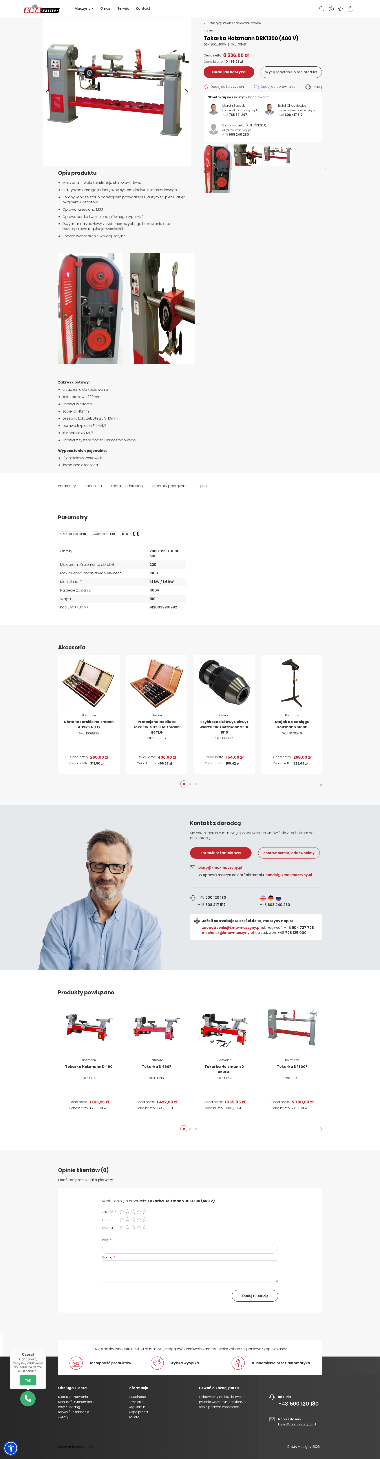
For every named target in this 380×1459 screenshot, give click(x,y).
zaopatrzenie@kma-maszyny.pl (231, 927)
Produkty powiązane (170, 485)
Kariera (133, 1417)
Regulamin (136, 1407)
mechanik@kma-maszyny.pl (228, 932)
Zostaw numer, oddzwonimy (289, 852)
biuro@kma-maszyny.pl (220, 867)
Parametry (67, 485)
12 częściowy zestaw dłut (83, 457)
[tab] (190, 887)
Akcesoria (93, 485)
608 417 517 (212, 904)
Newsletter (136, 1402)
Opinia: (107, 1257)
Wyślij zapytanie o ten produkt (291, 72)
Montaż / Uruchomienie (76, 1402)
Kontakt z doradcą (127, 485)
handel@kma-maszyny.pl (288, 874)
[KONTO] (331, 9)
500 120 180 (212, 897)
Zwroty (63, 1417)
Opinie (202, 485)
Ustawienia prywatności (76, 1446)
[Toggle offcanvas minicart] (350, 9)
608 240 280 (275, 904)
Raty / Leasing (69, 1407)
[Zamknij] (46, 1349)
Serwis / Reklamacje (73, 1412)
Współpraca (138, 1412)
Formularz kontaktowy (221, 852)
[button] (47, 92)
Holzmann (211, 31)
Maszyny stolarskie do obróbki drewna (235, 23)
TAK (28, 1380)
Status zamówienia (73, 1397)
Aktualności (137, 1397)
